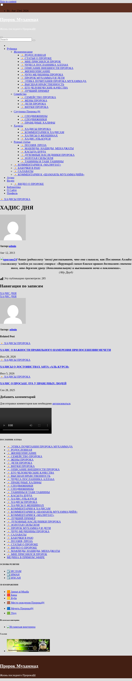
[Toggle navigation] (1, 37)
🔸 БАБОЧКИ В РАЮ (27, 168)
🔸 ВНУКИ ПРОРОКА (34, 107)
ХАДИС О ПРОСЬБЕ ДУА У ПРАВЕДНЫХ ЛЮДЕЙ (33, 383)
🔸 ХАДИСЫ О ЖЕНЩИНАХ (39, 135)
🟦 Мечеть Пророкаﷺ (20, 608)
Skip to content (8, 1)
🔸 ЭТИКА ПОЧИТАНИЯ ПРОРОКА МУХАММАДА (53, 81)
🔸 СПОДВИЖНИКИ (34, 119)
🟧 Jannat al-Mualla (18, 591)
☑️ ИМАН (13, 574)
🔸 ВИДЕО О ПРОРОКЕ (29, 183)
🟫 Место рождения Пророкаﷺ (26, 602)
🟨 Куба (12, 598)
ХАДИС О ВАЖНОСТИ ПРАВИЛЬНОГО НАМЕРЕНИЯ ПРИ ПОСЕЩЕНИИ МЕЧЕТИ (55, 349)
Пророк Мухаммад (19, 19)
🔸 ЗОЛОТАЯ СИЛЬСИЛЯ (37, 158)
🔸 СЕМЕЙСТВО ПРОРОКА (38, 97)
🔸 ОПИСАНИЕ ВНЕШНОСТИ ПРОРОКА (47, 68)
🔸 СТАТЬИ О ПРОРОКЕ (36, 58)
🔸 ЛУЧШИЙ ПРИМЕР (35, 90)
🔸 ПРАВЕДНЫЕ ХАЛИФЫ (38, 122)
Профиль (12, 193)
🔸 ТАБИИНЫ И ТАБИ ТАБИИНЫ (42, 161)
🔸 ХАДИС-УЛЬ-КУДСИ (36, 138)
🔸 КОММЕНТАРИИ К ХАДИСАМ (42, 132)
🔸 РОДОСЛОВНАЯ (33, 55)
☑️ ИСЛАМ (14, 571)
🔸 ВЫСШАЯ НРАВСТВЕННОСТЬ (42, 84)
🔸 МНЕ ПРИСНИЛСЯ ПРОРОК (41, 61)
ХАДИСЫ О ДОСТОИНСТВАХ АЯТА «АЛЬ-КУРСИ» (34, 366)
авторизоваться (61, 403)
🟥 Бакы (12, 594)
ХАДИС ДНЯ (8, 293)
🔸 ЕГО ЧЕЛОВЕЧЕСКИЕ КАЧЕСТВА (44, 87)
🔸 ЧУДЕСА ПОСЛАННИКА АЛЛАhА (44, 64)
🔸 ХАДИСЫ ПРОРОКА (36, 129)
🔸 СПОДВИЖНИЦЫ (34, 116)
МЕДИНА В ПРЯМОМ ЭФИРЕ (26, 557)
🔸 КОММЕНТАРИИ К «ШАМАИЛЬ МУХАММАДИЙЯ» (49, 174)
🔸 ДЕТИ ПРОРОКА (33, 103)
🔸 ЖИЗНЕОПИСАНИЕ (35, 71)
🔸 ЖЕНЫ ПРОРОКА (34, 100)
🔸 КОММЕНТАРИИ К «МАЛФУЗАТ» (37, 164)
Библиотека (14, 187)
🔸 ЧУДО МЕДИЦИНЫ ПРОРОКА (42, 74)
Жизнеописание (23, 51)
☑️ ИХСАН (14, 577)
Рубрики (12, 48)
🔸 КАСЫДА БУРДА (33, 151)
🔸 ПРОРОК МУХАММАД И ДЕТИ (43, 77)
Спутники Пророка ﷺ (27, 111)
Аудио (10, 177)
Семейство (20, 94)
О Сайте (12, 190)
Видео (10, 180)
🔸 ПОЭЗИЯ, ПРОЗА (34, 145)
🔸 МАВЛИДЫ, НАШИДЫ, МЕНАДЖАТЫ (47, 148)
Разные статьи (22, 141)
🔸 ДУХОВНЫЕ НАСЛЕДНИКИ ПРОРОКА (48, 154)
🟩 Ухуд (11, 613)
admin (12, 246)
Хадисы (18, 125)
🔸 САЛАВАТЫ (23, 171)
